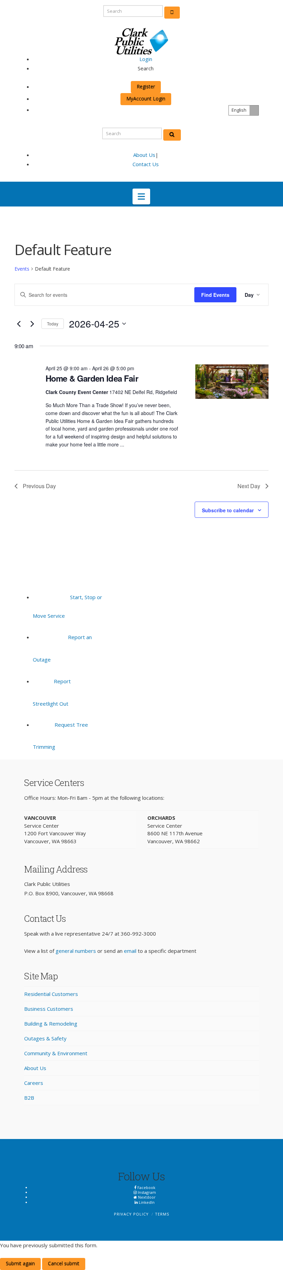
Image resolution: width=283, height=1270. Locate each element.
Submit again (20, 1263)
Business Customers (48, 1008)
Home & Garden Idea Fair (92, 378)
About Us (144, 154)
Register (146, 86)
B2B (29, 1097)
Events (21, 268)
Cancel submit (63, 1263)
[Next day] (32, 324)
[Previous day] (18, 324)
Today (52, 323)
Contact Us (146, 164)
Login (145, 59)
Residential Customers (51, 993)
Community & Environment (55, 1053)
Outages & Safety (45, 1038)
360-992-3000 (138, 933)
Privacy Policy (131, 1214)
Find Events (215, 294)
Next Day (248, 486)
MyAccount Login (145, 98)
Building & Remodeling (50, 1023)
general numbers (76, 950)
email (130, 950)
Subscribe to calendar (228, 510)
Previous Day (39, 486)
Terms (162, 1214)
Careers (33, 1082)
